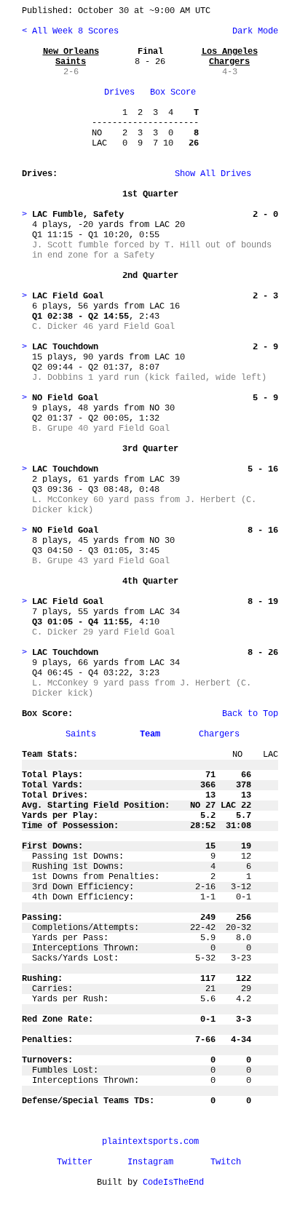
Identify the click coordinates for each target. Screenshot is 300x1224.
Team (150, 734)
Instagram (150, 1162)
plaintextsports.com (150, 1142)
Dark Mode (252, 31)
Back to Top (250, 714)
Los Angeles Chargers (230, 57)
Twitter (74, 1162)
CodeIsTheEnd (173, 1182)
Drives (119, 92)
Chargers (219, 734)
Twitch (225, 1162)
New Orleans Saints (71, 57)
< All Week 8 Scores (70, 31)
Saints (81, 734)
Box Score (173, 92)
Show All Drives (190, 174)
